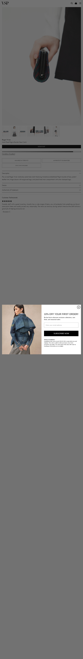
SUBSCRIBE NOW (61, 333)
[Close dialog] (78, 307)
